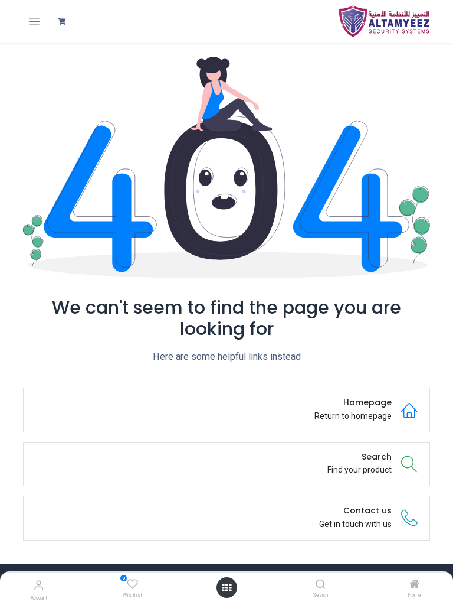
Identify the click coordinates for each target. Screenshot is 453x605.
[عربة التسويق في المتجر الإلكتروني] (61, 21)
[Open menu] (226, 588)
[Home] (414, 585)
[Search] (320, 585)
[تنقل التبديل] (34, 21)
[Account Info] (38, 585)
